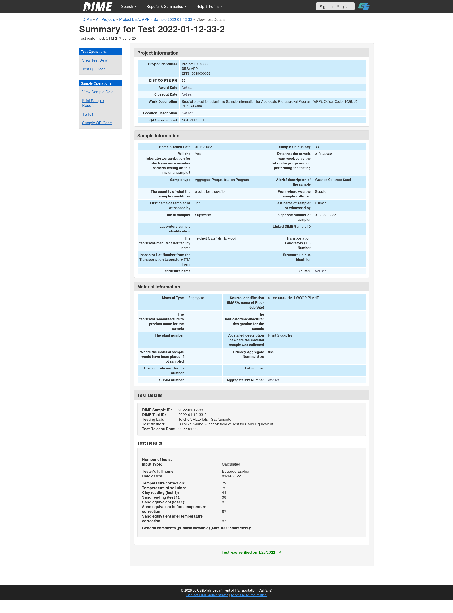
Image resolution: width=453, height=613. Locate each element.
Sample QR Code (97, 122)
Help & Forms (208, 6)
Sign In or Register (335, 6)
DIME (87, 19)
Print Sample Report (93, 103)
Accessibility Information (249, 594)
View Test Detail (95, 60)
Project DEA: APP (134, 19)
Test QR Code (94, 69)
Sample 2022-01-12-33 (173, 19)
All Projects (105, 19)
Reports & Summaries (165, 6)
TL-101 (88, 114)
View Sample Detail (98, 91)
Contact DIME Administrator (207, 594)
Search (127, 6)
